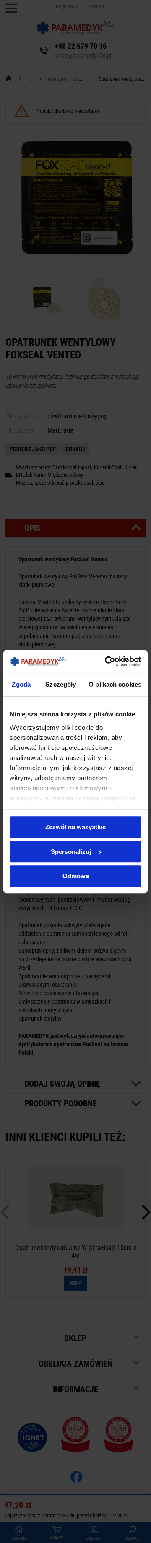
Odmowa (75, 875)
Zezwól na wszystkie (75, 826)
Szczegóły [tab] (60, 684)
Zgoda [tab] (21, 684)
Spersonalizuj (71, 851)
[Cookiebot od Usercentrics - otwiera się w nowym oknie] (106, 661)
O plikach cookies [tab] (115, 684)
